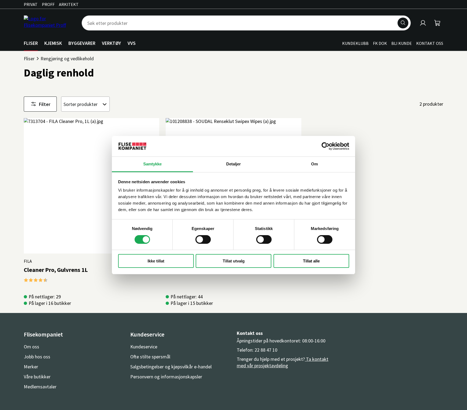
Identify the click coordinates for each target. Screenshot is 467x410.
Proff (48, 4)
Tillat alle (311, 261)
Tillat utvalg (234, 261)
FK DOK (380, 43)
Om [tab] (314, 164)
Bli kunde (401, 43)
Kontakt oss (429, 43)
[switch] (203, 239)
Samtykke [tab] (152, 164)
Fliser (29, 58)
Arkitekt (69, 4)
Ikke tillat (156, 261)
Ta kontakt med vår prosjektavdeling (282, 362)
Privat (31, 4)
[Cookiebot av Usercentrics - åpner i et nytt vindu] (325, 146)
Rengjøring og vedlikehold (67, 58)
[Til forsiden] (49, 23)
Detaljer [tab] (233, 164)
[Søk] (403, 23)
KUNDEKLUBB (355, 43)
